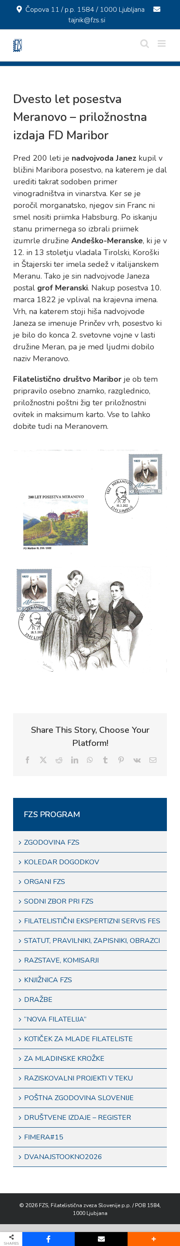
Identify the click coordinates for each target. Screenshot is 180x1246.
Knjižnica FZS (48, 980)
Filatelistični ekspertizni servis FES (92, 921)
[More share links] (154, 1239)
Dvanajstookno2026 (63, 1157)
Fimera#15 (43, 1137)
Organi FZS (44, 882)
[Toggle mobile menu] (162, 43)
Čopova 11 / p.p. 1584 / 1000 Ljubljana (85, 9)
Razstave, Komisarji (61, 960)
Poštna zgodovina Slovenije (79, 1098)
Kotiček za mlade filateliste (78, 1039)
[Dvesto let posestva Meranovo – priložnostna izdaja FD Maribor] (90, 454)
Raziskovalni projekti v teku (78, 1078)
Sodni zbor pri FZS (58, 901)
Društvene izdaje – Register (77, 1117)
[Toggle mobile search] (144, 43)
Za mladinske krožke (64, 1058)
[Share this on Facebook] (48, 1239)
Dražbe (38, 999)
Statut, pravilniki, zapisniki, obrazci (92, 941)
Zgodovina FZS (52, 842)
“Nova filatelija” (55, 1019)
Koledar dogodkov (61, 862)
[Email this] (101, 1239)
